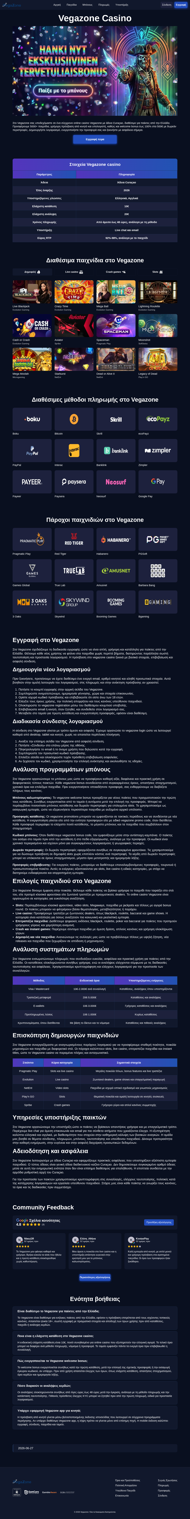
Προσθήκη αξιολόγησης (159, 1222)
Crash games (113, 272)
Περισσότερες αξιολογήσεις (95, 1277)
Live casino (71, 272)
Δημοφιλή (30, 272)
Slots (155, 272)
